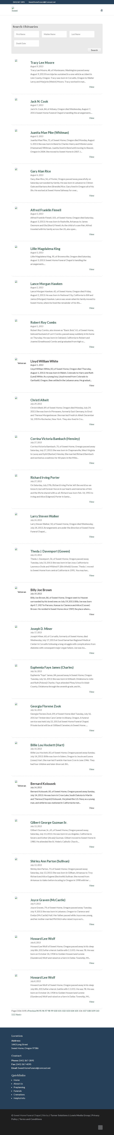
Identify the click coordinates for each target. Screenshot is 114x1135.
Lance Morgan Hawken (46, 284)
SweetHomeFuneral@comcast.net (34, 1068)
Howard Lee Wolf (42, 939)
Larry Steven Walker (44, 516)
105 (76, 1010)
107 (85, 1010)
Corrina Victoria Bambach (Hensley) (55, 439)
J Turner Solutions (58, 1115)
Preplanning (19, 1087)
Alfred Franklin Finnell (45, 210)
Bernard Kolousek (43, 784)
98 (49, 1010)
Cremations (19, 1094)
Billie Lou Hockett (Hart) (47, 745)
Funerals (18, 1090)
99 (52, 1010)
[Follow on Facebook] (100, 1127)
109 (93, 1010)
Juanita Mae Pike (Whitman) (49, 132)
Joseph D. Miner (41, 629)
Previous (32, 1010)
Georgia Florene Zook (45, 706)
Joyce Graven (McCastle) (47, 900)
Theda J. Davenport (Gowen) (50, 551)
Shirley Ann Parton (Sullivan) (49, 861)
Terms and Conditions (30, 1119)
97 (46, 1010)
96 (43, 1010)
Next (18, 1014)
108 (89, 1010)
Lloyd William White (44, 361)
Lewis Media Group (80, 1115)
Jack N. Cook (39, 101)
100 (55, 1010)
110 (97, 1010)
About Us (18, 1083)
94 (37, 1010)
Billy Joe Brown (41, 590)
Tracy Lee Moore (42, 62)
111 (13, 1014)
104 (72, 1010)
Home (17, 1080)
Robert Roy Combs (43, 322)
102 (64, 1010)
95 (40, 1010)
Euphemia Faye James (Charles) (52, 667)
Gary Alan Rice (40, 171)
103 (68, 1010)
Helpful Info (19, 1098)
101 (60, 1010)
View (91, 86)
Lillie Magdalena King (45, 249)
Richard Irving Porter (45, 477)
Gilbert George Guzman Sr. (48, 822)
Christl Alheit (39, 400)
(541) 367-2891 (26, 1060)
